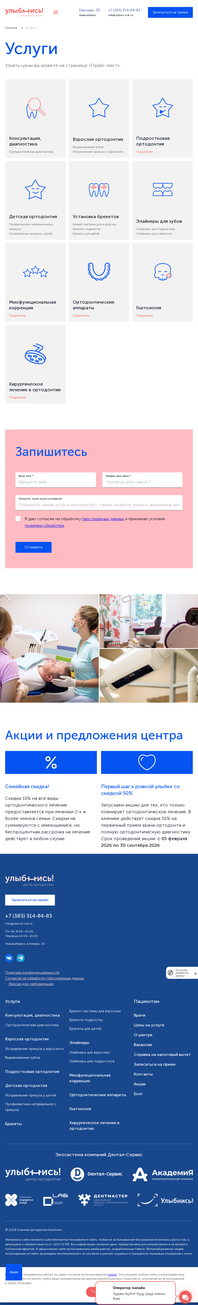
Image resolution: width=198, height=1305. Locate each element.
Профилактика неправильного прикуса (30, 1107)
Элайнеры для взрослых (154, 233)
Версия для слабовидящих (31, 984)
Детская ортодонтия (33, 216)
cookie (112, 1274)
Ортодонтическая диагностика (31, 151)
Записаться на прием (170, 12)
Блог (138, 1093)
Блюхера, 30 (89, 10)
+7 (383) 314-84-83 (124, 10)
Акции (140, 1083)
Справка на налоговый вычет (162, 1054)
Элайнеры (79, 1042)
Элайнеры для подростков (155, 229)
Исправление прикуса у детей (30, 233)
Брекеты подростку (87, 229)
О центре (143, 1034)
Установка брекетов (96, 216)
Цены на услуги (149, 1025)
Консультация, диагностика (25, 141)
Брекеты (13, 1123)
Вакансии (143, 1044)
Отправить (33, 547)
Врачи (139, 1015)
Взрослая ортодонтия (98, 139)
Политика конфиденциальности (32, 972)
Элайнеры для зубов (159, 221)
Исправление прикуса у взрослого (98, 151)
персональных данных (103, 518)
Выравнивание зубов (88, 147)
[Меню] (56, 12)
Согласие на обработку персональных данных (44, 978)
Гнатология (80, 1108)
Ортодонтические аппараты (97, 1094)
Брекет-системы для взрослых (95, 224)
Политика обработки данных (182, 973)
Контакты (143, 1074)
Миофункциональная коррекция (90, 1078)
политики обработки (44, 525)
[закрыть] (195, 972)
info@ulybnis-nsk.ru (120, 15)
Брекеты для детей (86, 233)
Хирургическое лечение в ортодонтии (94, 1125)
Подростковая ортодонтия (32, 1071)
